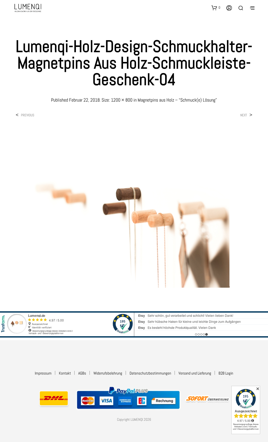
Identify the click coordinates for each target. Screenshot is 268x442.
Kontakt (65, 373)
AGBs (82, 373)
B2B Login (226, 373)
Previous (27, 115)
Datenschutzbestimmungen (150, 373)
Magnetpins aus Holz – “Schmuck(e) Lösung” (177, 100)
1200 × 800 (121, 100)
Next (243, 115)
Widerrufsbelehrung (107, 373)
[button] (215, 7)
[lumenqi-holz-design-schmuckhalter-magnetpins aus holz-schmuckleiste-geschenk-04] (134, 208)
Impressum (43, 373)
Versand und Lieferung (194, 373)
